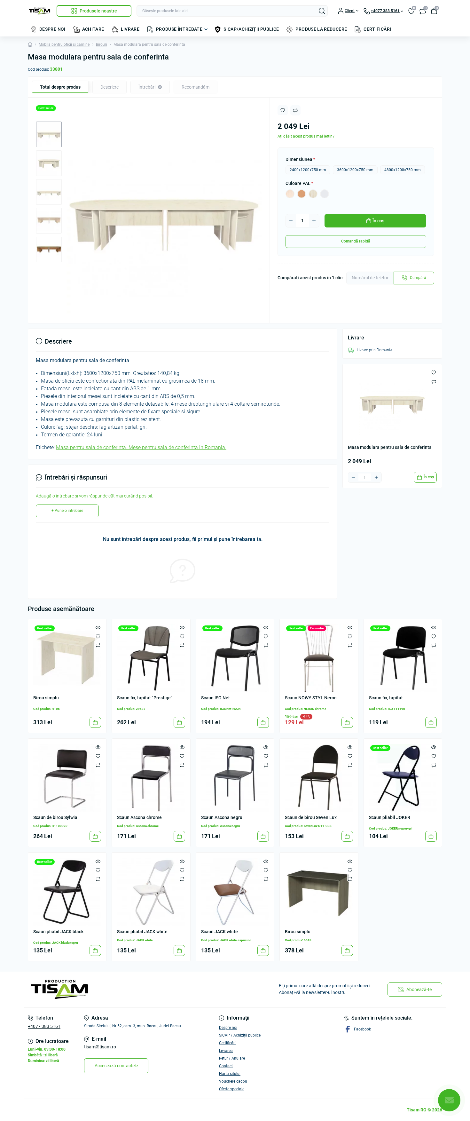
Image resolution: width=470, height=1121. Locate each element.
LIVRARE (130, 29)
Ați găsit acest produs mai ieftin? (306, 136)
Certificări (227, 1043)
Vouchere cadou (233, 1081)
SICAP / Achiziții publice (240, 1035)
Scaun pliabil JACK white (142, 931)
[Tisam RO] (129, 989)
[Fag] (301, 193)
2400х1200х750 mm (308, 170)
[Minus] (291, 221)
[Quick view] (98, 627)
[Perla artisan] (313, 193)
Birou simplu (46, 697)
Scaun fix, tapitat (386, 697)
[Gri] (324, 193)
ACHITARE (93, 29)
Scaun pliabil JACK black (58, 931)
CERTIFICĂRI (377, 29)
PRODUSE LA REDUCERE (321, 29)
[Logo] (39, 11)
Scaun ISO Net (215, 697)
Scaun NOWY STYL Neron (311, 697)
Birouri (101, 44)
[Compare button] (295, 110)
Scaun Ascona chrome (139, 817)
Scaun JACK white (219, 931)
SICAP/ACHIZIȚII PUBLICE (251, 29)
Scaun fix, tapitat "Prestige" (144, 697)
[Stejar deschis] (290, 193)
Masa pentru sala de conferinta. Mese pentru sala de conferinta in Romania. (141, 447)
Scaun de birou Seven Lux (311, 817)
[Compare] (98, 645)
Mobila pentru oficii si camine (64, 44)
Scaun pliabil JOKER (389, 817)
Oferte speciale (231, 1089)
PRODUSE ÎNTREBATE (179, 29)
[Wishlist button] (283, 110)
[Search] (322, 11)
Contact (226, 1066)
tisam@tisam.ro (100, 1046)
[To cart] (95, 722)
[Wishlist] (98, 636)
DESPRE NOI (52, 29)
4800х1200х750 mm (402, 170)
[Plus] (314, 221)
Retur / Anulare (232, 1058)
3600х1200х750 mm (355, 170)
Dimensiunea (300, 159)
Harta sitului (229, 1073)
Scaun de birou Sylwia (55, 817)
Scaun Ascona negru (221, 817)
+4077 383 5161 (44, 1026)
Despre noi (228, 1027)
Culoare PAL (299, 183)
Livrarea (226, 1050)
